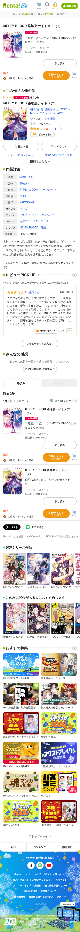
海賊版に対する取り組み (41, 896)
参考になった (48, 331)
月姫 (43, 227)
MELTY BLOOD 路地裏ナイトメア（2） (47, 472)
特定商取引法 (30, 890)
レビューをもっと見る (39, 343)
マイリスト (60, 146)
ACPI (60, 113)
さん (34, 292)
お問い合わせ (59, 874)
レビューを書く (44, 134)
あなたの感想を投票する (38, 369)
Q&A (46, 874)
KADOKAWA (27, 202)
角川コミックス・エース (34, 221)
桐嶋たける (36, 109)
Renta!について (22, 874)
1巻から (8, 401)
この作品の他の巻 (20, 91)
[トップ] (11, 5)
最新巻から (23, 401)
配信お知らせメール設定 (58, 154)
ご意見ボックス (40, 879)
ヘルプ (37, 874)
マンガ (23, 208)
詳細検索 (67, 847)
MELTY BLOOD (28, 227)
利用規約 (36, 885)
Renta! (7, 536)
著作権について (48, 890)
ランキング (40, 847)
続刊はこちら (38, 161)
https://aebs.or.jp (27, 927)
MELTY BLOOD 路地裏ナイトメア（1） (47, 411)
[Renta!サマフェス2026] (24, 5)
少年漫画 (49, 118)
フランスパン (47, 113)
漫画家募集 (19, 896)
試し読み (60, 63)
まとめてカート (64, 400)
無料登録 (71, 6)
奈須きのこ (52, 109)
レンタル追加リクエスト (21, 154)
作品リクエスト (21, 879)
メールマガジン (59, 879)
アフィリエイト (21, 885)
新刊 (13, 847)
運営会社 (61, 896)
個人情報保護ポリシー (56, 885)
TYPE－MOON (28, 189)
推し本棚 (23, 146)
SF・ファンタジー (44, 215)
